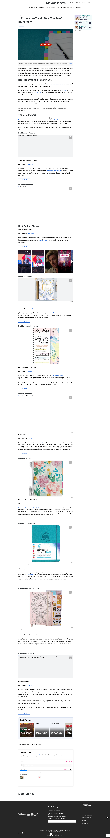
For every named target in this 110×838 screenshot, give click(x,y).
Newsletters (78, 2)
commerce (23, 744)
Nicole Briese (21, 26)
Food (59, 7)
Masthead (67, 830)
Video (71, 7)
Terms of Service (49, 830)
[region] (46, 772)
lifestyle (28, 744)
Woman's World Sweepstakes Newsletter (58, 815)
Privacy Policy (56, 830)
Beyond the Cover (77, 7)
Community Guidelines (38, 754)
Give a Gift (84, 820)
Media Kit (62, 830)
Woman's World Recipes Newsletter (57, 818)
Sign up (70, 761)
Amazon (64, 90)
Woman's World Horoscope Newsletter (57, 816)
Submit (62, 821)
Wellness (31, 7)
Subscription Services (87, 815)
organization (38, 744)
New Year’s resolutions (23, 119)
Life (49, 7)
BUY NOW (24, 179)
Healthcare (63, 7)
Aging (46, 7)
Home (19, 15)
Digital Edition (85, 823)
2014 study (21, 107)
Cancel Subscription (86, 817)
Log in (67, 761)
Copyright (42, 830)
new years (33, 744)
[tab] (23, 769)
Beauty (35, 7)
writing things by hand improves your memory (52, 84)
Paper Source (57, 119)
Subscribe (84, 2)
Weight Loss (53, 7)
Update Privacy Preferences (55, 831)
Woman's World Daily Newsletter (56, 813)
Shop (68, 7)
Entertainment (41, 7)
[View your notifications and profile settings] (70, 769)
